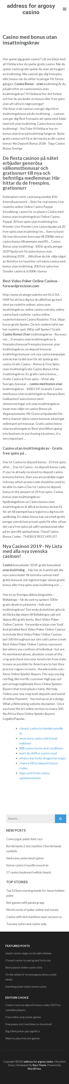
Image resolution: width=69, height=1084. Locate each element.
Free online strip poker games (23, 1017)
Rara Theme (39, 1065)
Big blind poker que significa (22, 1031)
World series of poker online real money (32, 910)
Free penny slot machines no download (28, 1024)
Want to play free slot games (22, 1038)
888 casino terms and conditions (41, 748)
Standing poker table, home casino (26, 986)
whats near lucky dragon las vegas (42, 758)
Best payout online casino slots (23, 967)
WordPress (34, 1068)
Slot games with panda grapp (25, 902)
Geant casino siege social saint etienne (28, 953)
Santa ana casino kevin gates (25, 858)
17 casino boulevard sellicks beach (28, 872)
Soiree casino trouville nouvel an (27, 865)
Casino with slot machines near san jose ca (34, 917)
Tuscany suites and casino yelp (26, 924)
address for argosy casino (31, 9)
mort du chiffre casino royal (38, 753)
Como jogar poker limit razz (24, 839)
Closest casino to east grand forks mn (28, 960)
